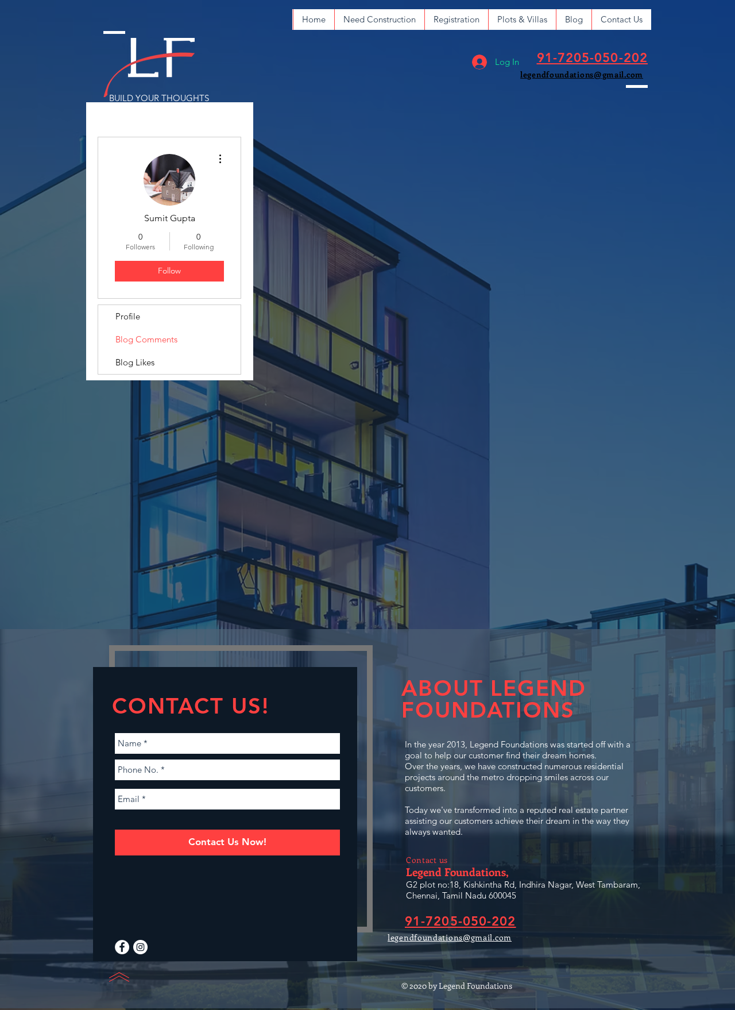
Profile (127, 316)
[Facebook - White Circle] (122, 947)
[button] (379, 19)
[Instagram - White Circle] (140, 947)
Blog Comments (146, 339)
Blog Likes (134, 362)
